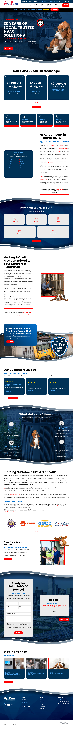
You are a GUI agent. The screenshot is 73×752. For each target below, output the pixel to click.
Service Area (24, 1)
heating (48, 145)
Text (10, 93)
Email (14, 93)
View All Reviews (13, 398)
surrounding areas (57, 505)
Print (18, 93)
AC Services (42, 701)
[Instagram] (63, 699)
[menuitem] (5, 724)
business (61, 145)
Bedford (10, 163)
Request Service (8, 48)
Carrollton (22, 163)
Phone (8, 606)
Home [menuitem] (22, 5)
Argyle (10, 161)
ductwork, (46, 179)
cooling (52, 145)
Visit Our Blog (8, 681)
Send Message (18, 632)
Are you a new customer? (11, 613)
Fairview (22, 171)
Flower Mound (23, 174)
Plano (65, 174)
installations (60, 171)
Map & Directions (25, 702)
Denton (21, 169)
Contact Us (66, 5)
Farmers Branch (12, 174)
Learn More (10, 341)
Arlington (22, 161)
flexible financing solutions (14, 494)
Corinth (21, 167)
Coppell (10, 167)
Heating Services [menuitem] (35, 5)
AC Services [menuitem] (30, 5)
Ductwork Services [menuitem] (49, 5)
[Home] (11, 3)
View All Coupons (64, 619)
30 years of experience (62, 148)
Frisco (42, 176)
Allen (21, 159)
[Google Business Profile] (60, 699)
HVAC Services (42, 706)
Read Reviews (54, 9)
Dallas (10, 169)
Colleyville (22, 165)
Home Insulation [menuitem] (57, 5)
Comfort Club (36, 1)
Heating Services (43, 704)
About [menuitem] (26, 5)
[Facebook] (58, 699)
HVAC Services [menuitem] (42, 5)
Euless (10, 171)
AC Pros (58, 151)
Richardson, (61, 174)
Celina (10, 165)
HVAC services (50, 162)
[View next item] (37, 103)
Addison (10, 159)
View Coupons (36, 107)
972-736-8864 (64, 1)
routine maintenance (49, 171)
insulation (42, 179)
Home (41, 699)
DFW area (66, 149)
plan (21, 302)
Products (30, 1)
